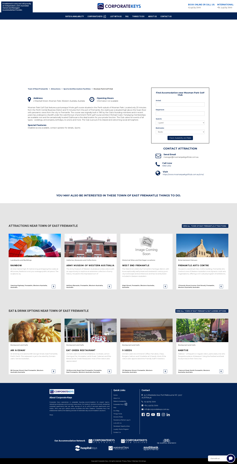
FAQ (126, 16)
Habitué (183, 350)
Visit (165, 172)
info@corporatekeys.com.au (156, 409)
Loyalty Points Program (121, 429)
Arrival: (158, 100)
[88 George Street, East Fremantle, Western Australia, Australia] (53, 371)
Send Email (170, 154)
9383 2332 (166, 166)
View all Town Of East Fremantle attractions (205, 226)
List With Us (116, 16)
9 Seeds (127, 350)
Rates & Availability (74, 16)
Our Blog (116, 411)
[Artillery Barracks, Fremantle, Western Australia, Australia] (109, 286)
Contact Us (166, 16)
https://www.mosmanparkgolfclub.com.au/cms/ (183, 174)
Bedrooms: (160, 128)
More (51, 415)
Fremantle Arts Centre (193, 265)
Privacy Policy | (127, 461)
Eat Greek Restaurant (81, 350)
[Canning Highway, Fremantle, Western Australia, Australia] (53, 286)
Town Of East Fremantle (38, 89)
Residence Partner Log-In (121, 420)
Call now (167, 163)
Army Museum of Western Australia (90, 265)
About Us (152, 16)
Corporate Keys (95, 16)
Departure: (160, 110)
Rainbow (16, 265)
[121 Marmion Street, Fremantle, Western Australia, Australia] (165, 371)
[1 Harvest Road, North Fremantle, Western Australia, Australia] (221, 371)
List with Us (117, 423)
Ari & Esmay (17, 350)
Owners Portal (118, 417)
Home (115, 395)
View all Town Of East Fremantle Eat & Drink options (201, 311)
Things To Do (138, 16)
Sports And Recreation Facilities (77, 89)
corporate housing (78, 402)
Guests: (159, 119)
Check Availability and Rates (180, 138)
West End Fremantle (135, 265)
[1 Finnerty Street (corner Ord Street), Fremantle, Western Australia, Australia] (221, 286)
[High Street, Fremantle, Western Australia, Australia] (165, 286)
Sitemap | (135, 461)
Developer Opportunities (121, 426)
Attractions (55, 89)
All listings (142, 461)
